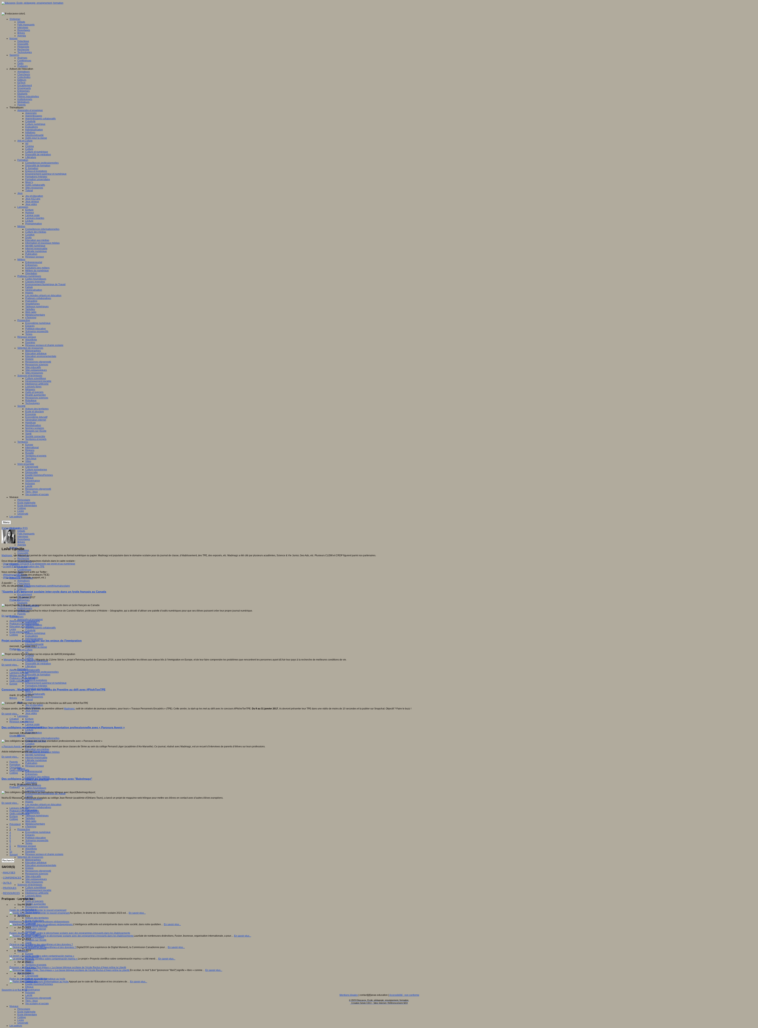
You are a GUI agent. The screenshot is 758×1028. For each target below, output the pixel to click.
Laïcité (28, 995)
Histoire (29, 868)
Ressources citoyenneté (38, 870)
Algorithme (31, 848)
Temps (28, 843)
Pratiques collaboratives (38, 807)
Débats (21, 531)
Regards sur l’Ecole (35, 940)
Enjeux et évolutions (36, 680)
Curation (30, 743)
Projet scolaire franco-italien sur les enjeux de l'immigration (42, 640)
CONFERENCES (12, 877)
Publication (31, 763)
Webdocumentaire (35, 824)
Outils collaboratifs (35, 694)
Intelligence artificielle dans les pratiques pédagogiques (39, 921)
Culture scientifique (35, 887)
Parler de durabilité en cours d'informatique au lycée (37, 978)
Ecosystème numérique (38, 832)
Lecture (29, 730)
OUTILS (7, 883)
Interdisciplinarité (34, 644)
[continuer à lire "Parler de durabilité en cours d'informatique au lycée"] (39, 981)
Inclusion (30, 992)
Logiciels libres (33, 895)
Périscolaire (23, 1009)
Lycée (20, 1020)
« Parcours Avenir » (12, 746)
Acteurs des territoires (37, 917)
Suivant (13, 854)
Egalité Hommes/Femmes (39, 984)
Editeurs (21, 589)
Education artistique (36, 862)
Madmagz (7, 555)
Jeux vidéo (31, 713)
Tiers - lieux (31, 1000)
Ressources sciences (36, 873)
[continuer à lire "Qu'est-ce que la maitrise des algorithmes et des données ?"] (43, 947)
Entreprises (23, 600)
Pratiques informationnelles (24, 623)
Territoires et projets (35, 964)
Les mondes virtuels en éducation (43, 804)
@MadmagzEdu (11, 574)
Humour (29, 721)
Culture (29, 658)
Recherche (23, 558)
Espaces (30, 835)
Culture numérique (35, 633)
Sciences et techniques (29, 884)
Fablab (29, 796)
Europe (29, 953)
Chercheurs (23, 583)
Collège (21, 1017)
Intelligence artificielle (37, 893)
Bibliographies (33, 859)
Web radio (30, 821)
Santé (28, 942)
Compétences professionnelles (42, 672)
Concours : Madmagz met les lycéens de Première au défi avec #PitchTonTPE (53, 689)
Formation (14, 764)
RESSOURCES (11, 893)
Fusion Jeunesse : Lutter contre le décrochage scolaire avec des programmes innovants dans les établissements (69, 933)
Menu (6, 522)
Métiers (21, 768)
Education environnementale (40, 865)
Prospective (23, 829)
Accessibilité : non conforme (404, 995)
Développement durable (38, 890)
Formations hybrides (36, 685)
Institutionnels (24, 608)
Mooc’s (29, 691)
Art (26, 652)
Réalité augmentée (35, 904)
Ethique (29, 987)
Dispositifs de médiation (38, 663)
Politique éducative (35, 837)
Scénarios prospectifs (36, 840)
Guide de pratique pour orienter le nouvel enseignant (37, 910)
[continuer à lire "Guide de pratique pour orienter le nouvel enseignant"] (39, 913)
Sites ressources (34, 696)
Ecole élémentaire (27, 1014)
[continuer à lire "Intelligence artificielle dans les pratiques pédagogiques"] (41, 924)
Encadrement (24, 594)
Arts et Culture (25, 649)
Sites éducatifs (33, 876)
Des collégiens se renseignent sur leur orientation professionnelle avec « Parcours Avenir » (63, 727)
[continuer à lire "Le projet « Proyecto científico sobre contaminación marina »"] (43, 958)
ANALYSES (9, 872)
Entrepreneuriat (33, 771)
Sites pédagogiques (36, 879)
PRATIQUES (9, 888)
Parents (21, 613)
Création (14, 719)
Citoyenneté (31, 976)
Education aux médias (37, 749)
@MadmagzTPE (12, 577)
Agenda (21, 544)
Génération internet (35, 929)
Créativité (30, 630)
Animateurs (23, 580)
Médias (21, 735)
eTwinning (30, 826)
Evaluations (31, 636)
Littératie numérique (36, 760)
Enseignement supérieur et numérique (46, 683)
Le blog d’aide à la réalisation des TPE (23, 566)
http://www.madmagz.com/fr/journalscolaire (47, 585)
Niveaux (13, 1006)
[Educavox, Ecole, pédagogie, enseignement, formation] (32, 3)
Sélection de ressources (30, 857)
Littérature (30, 666)
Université (22, 1022)
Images (29, 801)
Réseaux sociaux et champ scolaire (44, 854)
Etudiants (22, 602)
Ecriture (29, 719)
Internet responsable (36, 757)
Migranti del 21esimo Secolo (19, 659)
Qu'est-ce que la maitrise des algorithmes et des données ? (41, 944)
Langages (22, 716)
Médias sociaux (17, 675)
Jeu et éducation (34, 705)
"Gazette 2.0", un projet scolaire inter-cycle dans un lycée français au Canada (54, 591)
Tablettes (30, 818)
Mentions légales (349, 995)
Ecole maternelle (26, 1011)
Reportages (23, 539)
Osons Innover (41, 751)
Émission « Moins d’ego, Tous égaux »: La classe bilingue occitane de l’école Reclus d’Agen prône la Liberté (67, 967)
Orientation (31, 782)
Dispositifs (22, 553)
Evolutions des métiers (37, 777)
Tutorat (29, 699)
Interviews (22, 536)
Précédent (15, 824)
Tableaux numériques (37, 815)
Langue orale (32, 724)
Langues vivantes (18, 672)
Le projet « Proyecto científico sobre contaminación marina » (41, 956)
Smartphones (32, 812)
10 (10, 852)
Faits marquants (26, 533)
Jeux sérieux (32, 710)
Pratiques (14, 600)
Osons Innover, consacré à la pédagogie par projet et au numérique (39, 563)
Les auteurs (15, 1025)
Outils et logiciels (34, 901)
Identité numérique (35, 754)
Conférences (24, 569)
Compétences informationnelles (42, 738)
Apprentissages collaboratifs (40, 627)
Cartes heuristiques (35, 788)
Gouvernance (32, 989)
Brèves (21, 542)
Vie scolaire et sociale (37, 1003)
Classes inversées (35, 790)
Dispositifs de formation (37, 674)
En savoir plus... (10, 615)
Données (30, 851)
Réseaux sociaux (34, 765)
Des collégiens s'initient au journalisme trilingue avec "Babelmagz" (47, 778)
